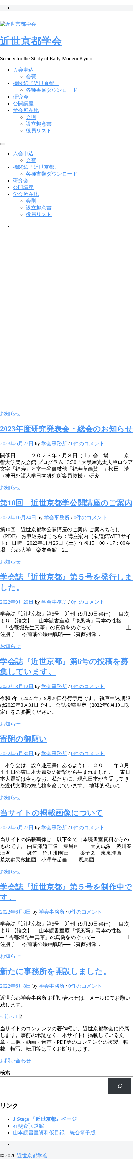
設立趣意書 (39, 124)
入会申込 (23, 69)
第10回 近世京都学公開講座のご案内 (66, 503)
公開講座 (23, 103)
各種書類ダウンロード (51, 90)
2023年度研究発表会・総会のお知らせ (66, 429)
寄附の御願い (23, 739)
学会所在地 (26, 110)
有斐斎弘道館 (28, 1126)
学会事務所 (54, 443)
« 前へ (7, 1016)
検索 (5, 1072)
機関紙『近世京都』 (36, 83)
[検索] (119, 1086)
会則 (31, 117)
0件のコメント (88, 443)
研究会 (20, 97)
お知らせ (10, 413)
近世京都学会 (31, 41)
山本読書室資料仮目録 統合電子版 (54, 1132)
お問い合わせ (15, 1060)
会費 (31, 76)
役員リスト (39, 130)
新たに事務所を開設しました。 (55, 971)
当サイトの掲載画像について (51, 813)
